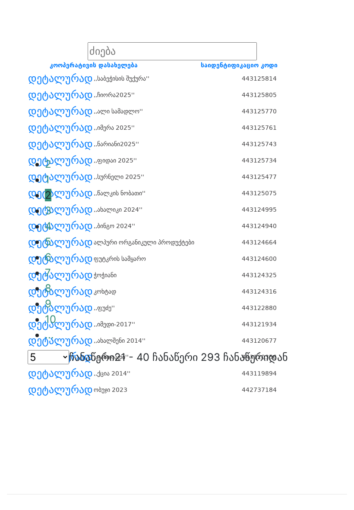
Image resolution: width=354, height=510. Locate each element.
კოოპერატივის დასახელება (94, 65)
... (49, 335)
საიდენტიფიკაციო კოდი (239, 65)
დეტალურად (60, 78)
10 (50, 319)
